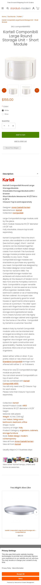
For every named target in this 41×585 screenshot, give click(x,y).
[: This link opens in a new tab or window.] (8, 179)
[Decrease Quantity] (4, 126)
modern (24, 436)
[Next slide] (36, 512)
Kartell (19, 17)
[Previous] (4, 90)
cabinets (34, 430)
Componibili (18, 213)
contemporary (9, 438)
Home (4, 17)
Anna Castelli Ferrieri (21, 207)
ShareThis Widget (12, 148)
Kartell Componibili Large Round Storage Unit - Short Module (20, 21)
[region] (20, 90)
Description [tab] (8, 174)
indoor (10, 419)
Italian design (14, 436)
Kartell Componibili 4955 (16, 382)
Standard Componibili (12, 361)
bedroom (17, 422)
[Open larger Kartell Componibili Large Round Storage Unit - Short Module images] (20, 65)
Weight (6, 416)
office (24, 422)
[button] (13, 90)
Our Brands (12, 17)
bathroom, (8, 422)
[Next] (37, 90)
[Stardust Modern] (20, 8)
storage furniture (10, 433)
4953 (24, 405)
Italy (21, 427)
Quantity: (6, 121)
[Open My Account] (33, 8)
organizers (24, 430)
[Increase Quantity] (13, 126)
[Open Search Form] (7, 8)
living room (18, 419)
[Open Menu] (2, 8)
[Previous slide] (4, 512)
